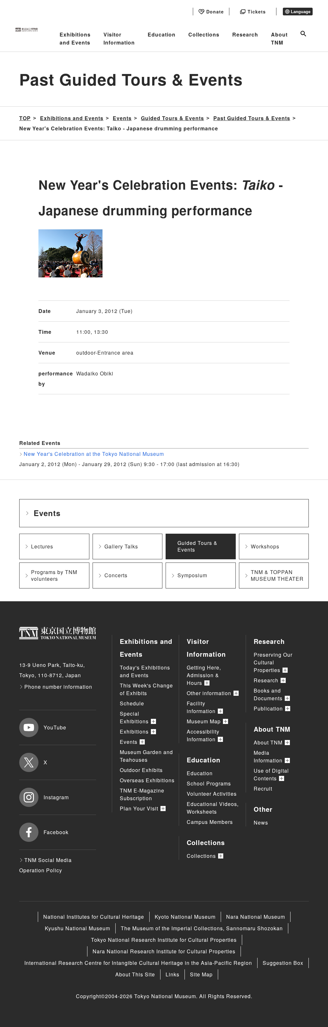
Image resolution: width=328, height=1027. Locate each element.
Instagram (56, 797)
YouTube (55, 727)
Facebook (56, 832)
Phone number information (58, 686)
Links (172, 974)
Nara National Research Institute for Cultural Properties (164, 951)
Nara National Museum (255, 916)
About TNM (279, 38)
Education (162, 34)
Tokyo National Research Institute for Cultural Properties (164, 939)
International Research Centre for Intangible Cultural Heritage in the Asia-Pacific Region (138, 962)
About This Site (135, 974)
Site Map (201, 974)
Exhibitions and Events (75, 38)
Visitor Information (119, 38)
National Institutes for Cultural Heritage (93, 916)
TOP (25, 118)
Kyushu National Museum (77, 928)
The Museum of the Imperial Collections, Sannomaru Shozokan (202, 928)
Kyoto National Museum (185, 916)
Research (245, 34)
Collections (203, 34)
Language (300, 11)
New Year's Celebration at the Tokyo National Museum (94, 453)
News (261, 822)
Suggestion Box (283, 962)
